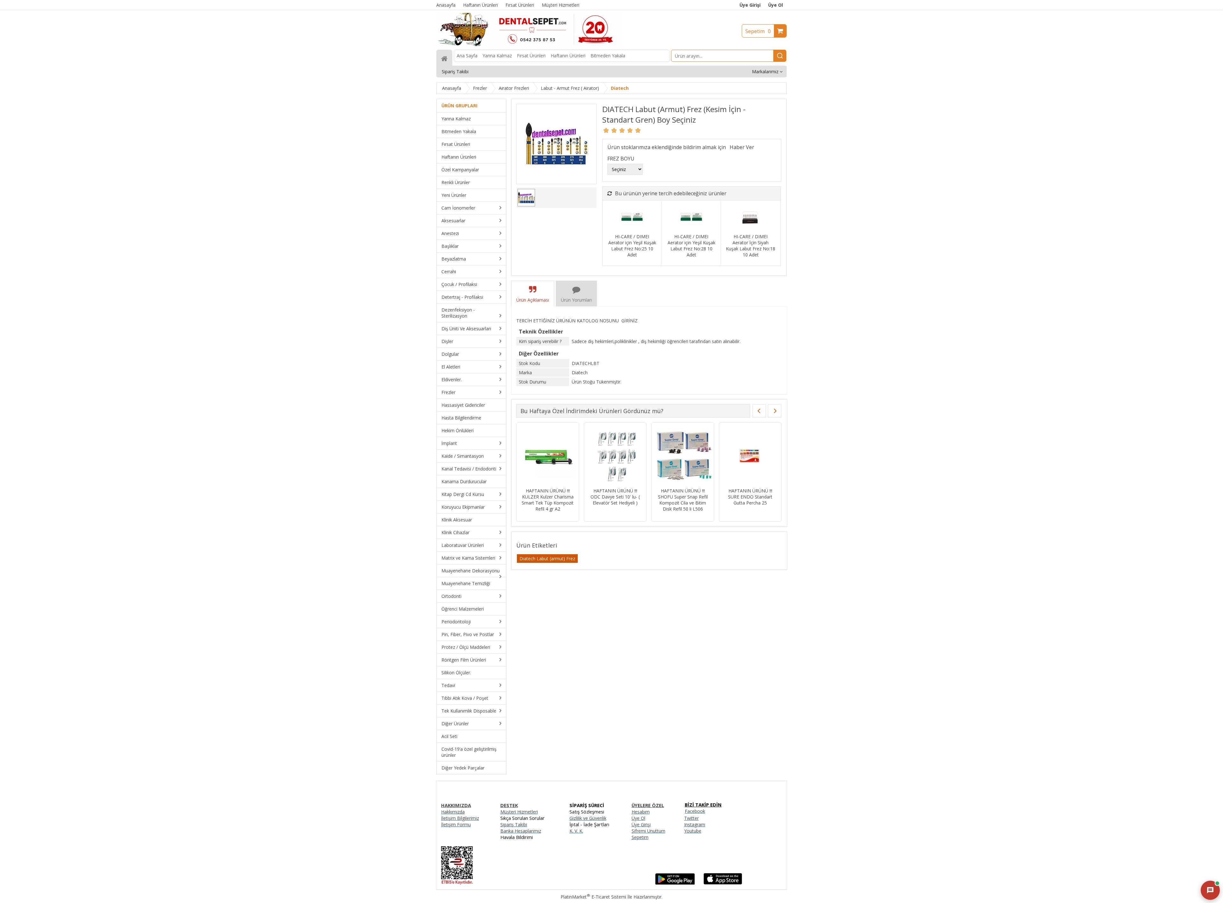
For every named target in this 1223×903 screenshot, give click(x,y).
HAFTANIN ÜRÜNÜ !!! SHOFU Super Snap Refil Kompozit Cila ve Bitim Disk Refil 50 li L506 (683, 500)
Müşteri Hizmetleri (519, 812)
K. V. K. (576, 831)
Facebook (695, 811)
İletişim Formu (456, 824)
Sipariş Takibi (513, 824)
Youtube (692, 831)
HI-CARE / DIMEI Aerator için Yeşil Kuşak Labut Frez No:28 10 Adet (691, 245)
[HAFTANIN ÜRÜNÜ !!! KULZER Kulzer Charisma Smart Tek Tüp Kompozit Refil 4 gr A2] (547, 455)
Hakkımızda (453, 812)
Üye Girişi (750, 5)
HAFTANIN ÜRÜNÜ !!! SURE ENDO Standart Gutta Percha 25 (750, 497)
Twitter (691, 818)
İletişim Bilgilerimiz (460, 818)
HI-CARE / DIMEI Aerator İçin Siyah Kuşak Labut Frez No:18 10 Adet (750, 245)
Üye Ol (775, 5)
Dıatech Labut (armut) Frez (547, 558)
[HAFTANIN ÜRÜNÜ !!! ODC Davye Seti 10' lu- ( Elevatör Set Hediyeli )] (615, 455)
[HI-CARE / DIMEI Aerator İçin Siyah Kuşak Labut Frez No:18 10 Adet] (750, 217)
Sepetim (758, 31)
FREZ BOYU (620, 158)
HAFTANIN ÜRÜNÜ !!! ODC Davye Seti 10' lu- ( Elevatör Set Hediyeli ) (615, 497)
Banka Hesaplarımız (520, 831)
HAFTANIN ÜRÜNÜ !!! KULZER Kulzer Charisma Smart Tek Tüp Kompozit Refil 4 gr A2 (548, 500)
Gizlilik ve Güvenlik (587, 818)
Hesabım (641, 812)
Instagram (694, 824)
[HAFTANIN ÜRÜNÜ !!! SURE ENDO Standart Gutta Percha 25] (750, 455)
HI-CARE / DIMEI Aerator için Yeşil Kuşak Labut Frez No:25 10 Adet (632, 245)
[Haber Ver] (742, 147)
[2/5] (610, 130)
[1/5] (606, 130)
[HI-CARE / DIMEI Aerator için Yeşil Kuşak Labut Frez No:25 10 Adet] (632, 217)
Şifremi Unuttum (648, 831)
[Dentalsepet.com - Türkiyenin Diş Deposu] (529, 47)
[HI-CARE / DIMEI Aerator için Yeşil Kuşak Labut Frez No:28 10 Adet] (691, 217)
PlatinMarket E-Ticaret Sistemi (593, 897)
